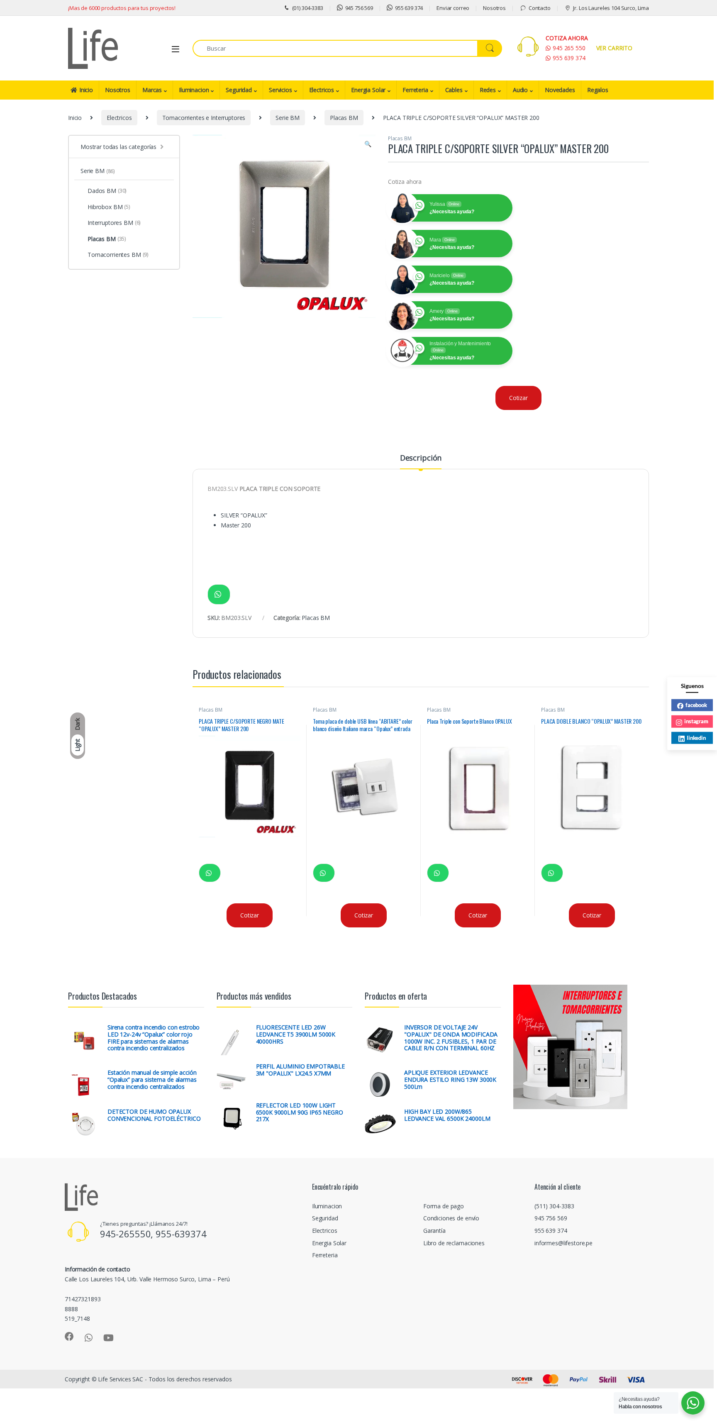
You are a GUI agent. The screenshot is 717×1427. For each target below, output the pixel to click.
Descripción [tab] (420, 458)
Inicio (86, 90)
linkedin (696, 737)
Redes (488, 90)
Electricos (321, 90)
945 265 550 (569, 48)
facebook (696, 704)
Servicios (280, 90)
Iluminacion (194, 90)
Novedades (560, 90)
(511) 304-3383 (554, 1206)
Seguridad (239, 90)
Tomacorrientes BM (118, 255)
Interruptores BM (114, 223)
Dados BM (107, 191)
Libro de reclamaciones (454, 1243)
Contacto (540, 8)
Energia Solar (368, 90)
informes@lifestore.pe (563, 1243)
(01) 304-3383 (307, 8)
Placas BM (344, 118)
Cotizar (518, 398)
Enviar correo (453, 8)
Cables (454, 90)
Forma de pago (443, 1206)
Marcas (152, 90)
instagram (696, 721)
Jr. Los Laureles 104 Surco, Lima (611, 8)
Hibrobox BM (109, 207)
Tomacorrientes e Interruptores (204, 118)
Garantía (434, 1230)
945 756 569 (359, 8)
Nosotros (494, 8)
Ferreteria (415, 90)
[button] (367, 144)
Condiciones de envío (451, 1218)
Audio (520, 90)
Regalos (597, 90)
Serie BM (288, 118)
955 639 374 (409, 8)
